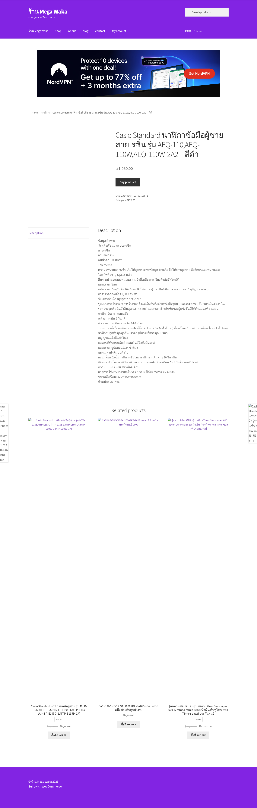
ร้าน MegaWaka (38, 31)
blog (86, 31)
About (72, 31)
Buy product (128, 182)
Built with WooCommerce (45, 786)
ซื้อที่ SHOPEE (58, 735)
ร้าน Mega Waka (47, 11)
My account (119, 31)
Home (35, 112)
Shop (58, 31)
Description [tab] (35, 233)
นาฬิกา (45, 112)
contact (100, 31)
